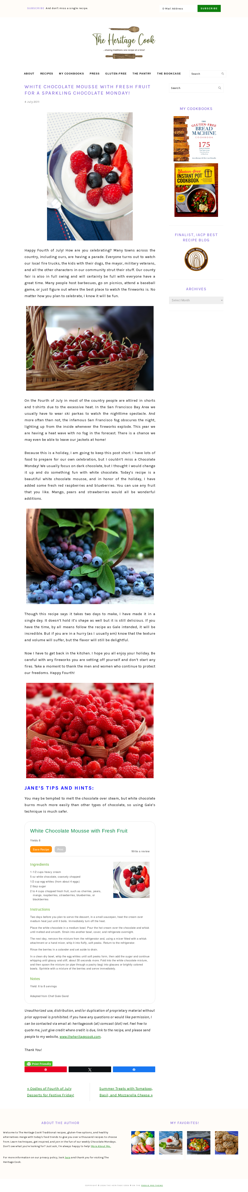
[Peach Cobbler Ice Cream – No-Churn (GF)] (143, 1142)
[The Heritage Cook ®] (124, 61)
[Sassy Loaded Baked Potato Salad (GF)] (198, 1142)
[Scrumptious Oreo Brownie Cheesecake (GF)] (170, 1142)
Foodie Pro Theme (152, 1185)
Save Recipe (41, 849)
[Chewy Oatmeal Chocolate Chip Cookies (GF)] (226, 1142)
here (67, 1157)
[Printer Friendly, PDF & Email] (38, 1063)
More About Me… (101, 1146)
